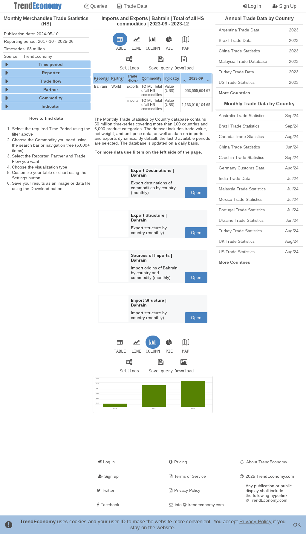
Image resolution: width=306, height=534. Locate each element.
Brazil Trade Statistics (259, 126)
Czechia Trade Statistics (259, 157)
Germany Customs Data (259, 168)
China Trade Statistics (259, 50)
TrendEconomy (37, 56)
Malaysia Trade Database (259, 61)
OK (297, 525)
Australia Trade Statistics (259, 115)
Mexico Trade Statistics (259, 199)
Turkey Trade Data (259, 71)
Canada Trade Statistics (259, 136)
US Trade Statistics (259, 82)
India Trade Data (259, 178)
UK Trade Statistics (259, 241)
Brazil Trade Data (259, 40)
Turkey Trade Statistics (259, 230)
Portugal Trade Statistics (259, 209)
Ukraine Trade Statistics (259, 220)
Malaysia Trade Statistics (259, 188)
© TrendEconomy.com (266, 500)
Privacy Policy (255, 521)
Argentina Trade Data (259, 30)
